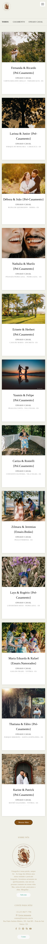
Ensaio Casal (36, 22)
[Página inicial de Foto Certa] (6, 7)
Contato (23, 937)
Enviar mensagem (24, 915)
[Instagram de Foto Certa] (19, 929)
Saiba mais (23, 895)
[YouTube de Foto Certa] (30, 929)
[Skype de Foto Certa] (27, 929)
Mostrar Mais (23, 822)
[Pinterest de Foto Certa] (23, 929)
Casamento (19, 22)
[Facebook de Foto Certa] (16, 929)
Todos (5, 22)
